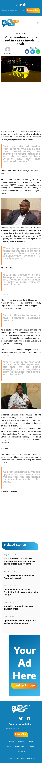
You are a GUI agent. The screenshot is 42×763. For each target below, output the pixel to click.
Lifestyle (32, 746)
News (31, 741)
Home (11, 741)
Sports (9, 746)
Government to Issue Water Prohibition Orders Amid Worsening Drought (21, 592)
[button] (27, 51)
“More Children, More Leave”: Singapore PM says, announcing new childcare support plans (19, 561)
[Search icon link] (31, 23)
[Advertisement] (21, 105)
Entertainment (20, 746)
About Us (21, 741)
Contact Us (21, 751)
